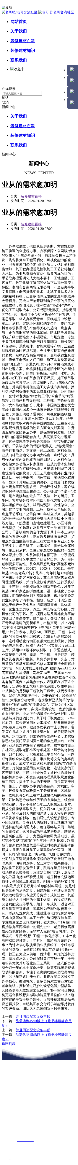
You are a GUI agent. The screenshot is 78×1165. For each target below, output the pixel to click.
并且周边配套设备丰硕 (33, 1016)
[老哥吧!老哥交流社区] (38, 12)
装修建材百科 (22, 40)
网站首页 (18, 21)
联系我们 (18, 60)
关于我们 (18, 31)
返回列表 (9, 1044)
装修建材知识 (22, 50)
